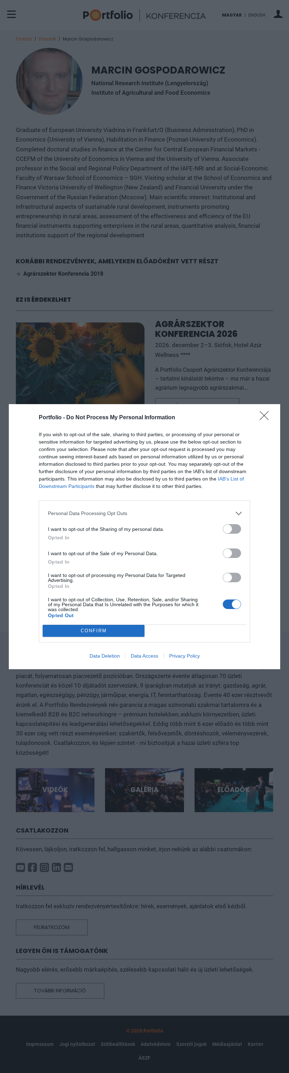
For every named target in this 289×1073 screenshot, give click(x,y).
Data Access (144, 656)
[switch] (232, 529)
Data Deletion (105, 656)
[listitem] (144, 513)
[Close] (266, 418)
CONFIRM (94, 630)
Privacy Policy (184, 656)
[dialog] (144, 536)
